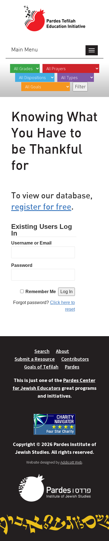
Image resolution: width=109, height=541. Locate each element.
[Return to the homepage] (54, 18)
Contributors (75, 359)
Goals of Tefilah (41, 367)
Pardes (72, 367)
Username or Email (31, 243)
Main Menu (24, 49)
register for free (41, 206)
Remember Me (40, 291)
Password (21, 265)
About (62, 351)
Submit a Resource (35, 359)
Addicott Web (71, 462)
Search (41, 351)
